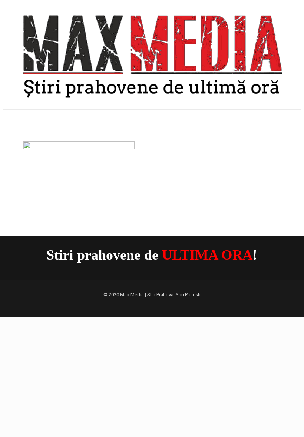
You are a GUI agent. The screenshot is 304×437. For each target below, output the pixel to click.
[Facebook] (152, 304)
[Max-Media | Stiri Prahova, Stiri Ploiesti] (152, 53)
